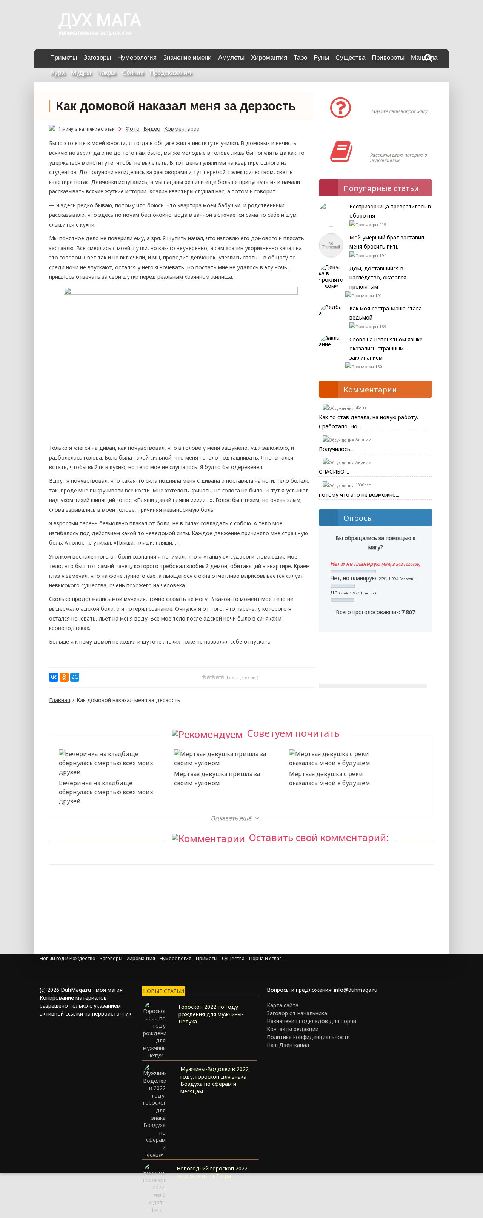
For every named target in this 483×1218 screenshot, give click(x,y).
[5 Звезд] (222, 677)
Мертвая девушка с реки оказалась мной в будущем (329, 778)
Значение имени (187, 57)
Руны (321, 57)
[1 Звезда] (204, 677)
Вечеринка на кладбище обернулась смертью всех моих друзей (106, 792)
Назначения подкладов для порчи (311, 1021)
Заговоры (97, 57)
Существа (350, 57)
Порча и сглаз (265, 958)
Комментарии (182, 128)
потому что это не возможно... (359, 494)
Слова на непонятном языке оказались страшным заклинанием (386, 348)
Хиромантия (269, 57)
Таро (300, 57)
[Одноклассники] (64, 677)
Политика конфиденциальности (308, 1036)
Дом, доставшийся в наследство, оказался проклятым (377, 277)
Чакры (106, 72)
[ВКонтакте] (53, 677)
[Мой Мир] (74, 677)
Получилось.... (337, 448)
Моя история (392, 143)
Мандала (424, 57)
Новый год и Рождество (67, 958)
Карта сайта (282, 1005)
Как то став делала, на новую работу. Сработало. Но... (368, 422)
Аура (57, 72)
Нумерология (137, 57)
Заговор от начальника (297, 1013)
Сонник (132, 72)
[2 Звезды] (208, 677)
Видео (151, 128)
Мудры (81, 72)
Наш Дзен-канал (288, 1044)
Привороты (388, 57)
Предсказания (170, 72)
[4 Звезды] (217, 677)
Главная (59, 700)
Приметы (63, 57)
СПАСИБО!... (334, 471)
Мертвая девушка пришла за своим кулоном (217, 778)
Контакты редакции (292, 1029)
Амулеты (231, 57)
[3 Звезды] (213, 677)
